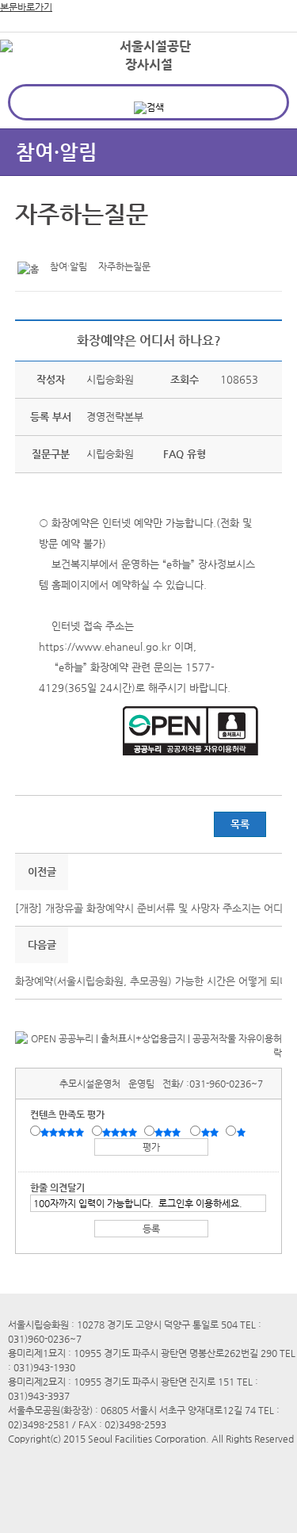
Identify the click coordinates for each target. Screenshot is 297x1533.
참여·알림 (56, 151)
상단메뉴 (267, 75)
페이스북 (54, 244)
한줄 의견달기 (57, 1187)
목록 (239, 824)
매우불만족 (242, 1132)
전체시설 (34, 71)
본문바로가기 (26, 7)
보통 (170, 1132)
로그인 (260, 47)
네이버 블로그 (79, 244)
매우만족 (64, 1132)
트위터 (30, 244)
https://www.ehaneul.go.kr (105, 646)
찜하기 (103, 244)
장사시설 (149, 64)
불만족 (211, 1132)
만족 (121, 1132)
